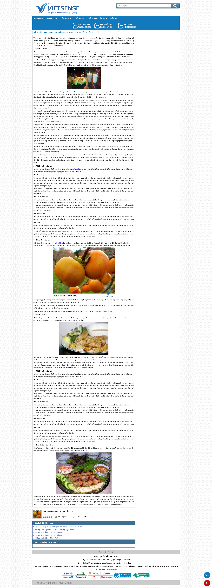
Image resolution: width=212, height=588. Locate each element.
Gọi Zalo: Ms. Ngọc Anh (75, 26)
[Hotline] (207, 583)
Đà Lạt (117, 52)
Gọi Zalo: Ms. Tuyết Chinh (97, 26)
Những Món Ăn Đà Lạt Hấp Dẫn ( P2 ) (50, 532)
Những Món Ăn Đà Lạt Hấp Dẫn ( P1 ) (50, 535)
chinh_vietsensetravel (101, 27)
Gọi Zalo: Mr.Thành (120, 26)
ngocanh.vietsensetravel (79, 27)
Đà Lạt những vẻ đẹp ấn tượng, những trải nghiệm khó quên (58, 527)
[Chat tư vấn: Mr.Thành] (125, 27)
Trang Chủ (63, 8)
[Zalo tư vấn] (207, 575)
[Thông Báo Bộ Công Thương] (122, 578)
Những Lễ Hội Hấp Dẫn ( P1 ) (46, 538)
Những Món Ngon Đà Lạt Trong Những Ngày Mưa (54, 530)
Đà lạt (73, 448)
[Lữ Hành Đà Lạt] (35, 32)
